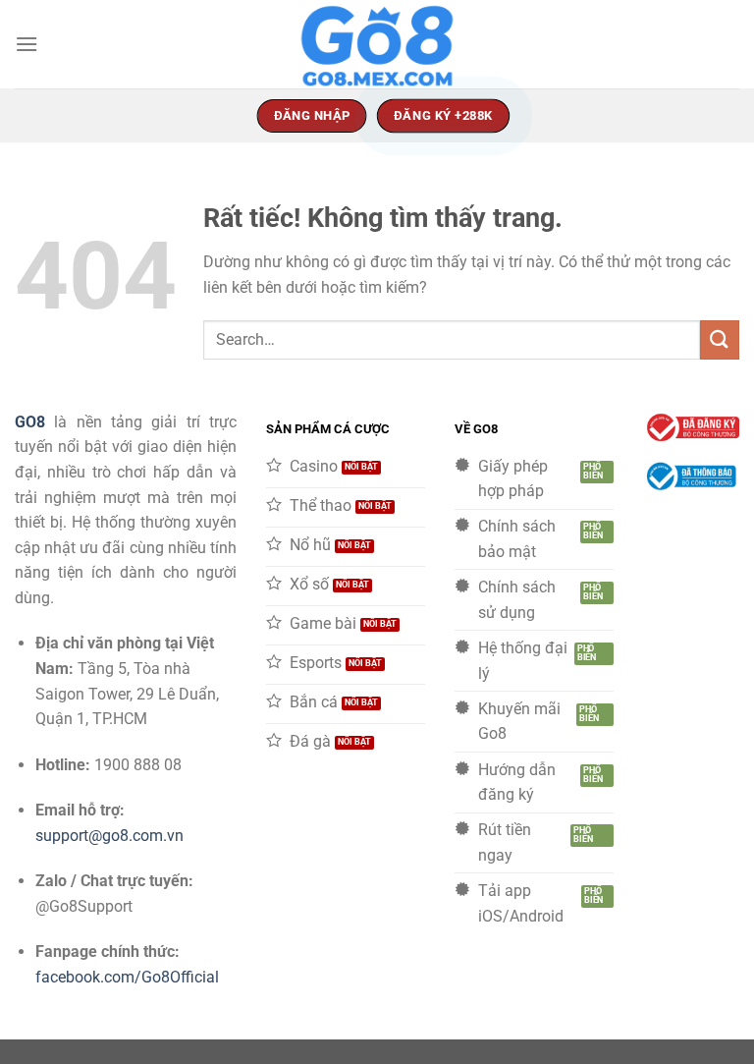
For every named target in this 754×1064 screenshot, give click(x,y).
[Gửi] (719, 339)
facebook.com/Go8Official (127, 977)
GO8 (30, 422)
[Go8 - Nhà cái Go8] (377, 44)
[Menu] (26, 44)
